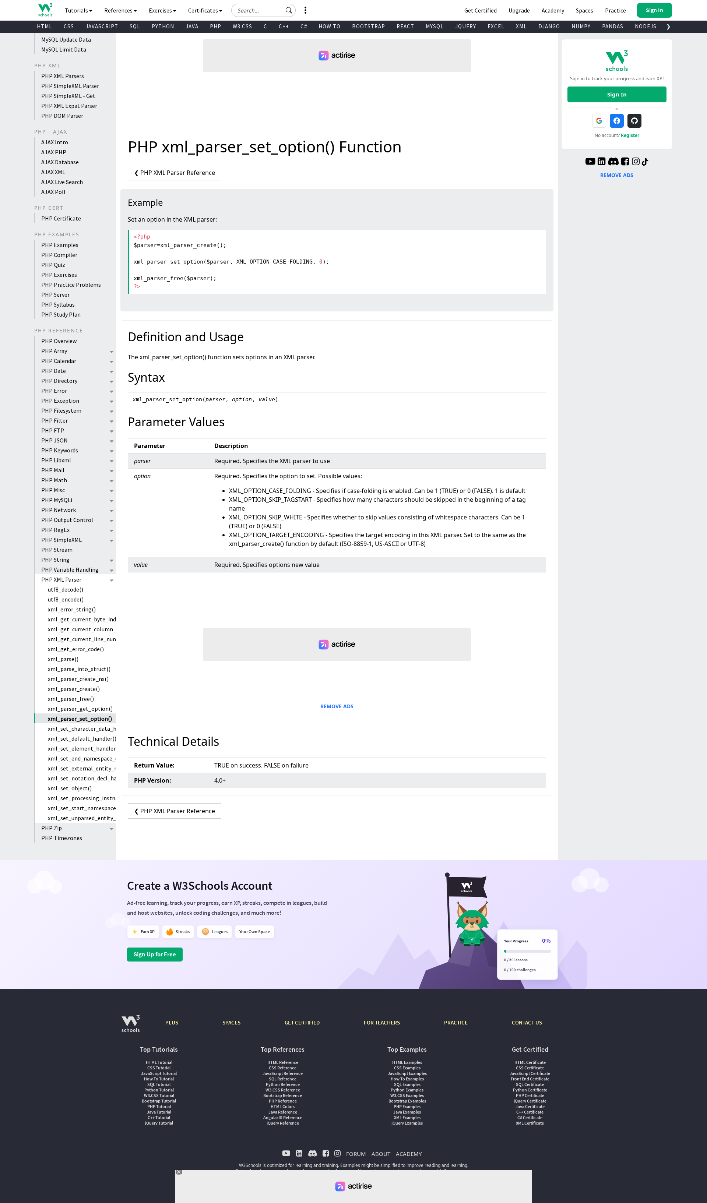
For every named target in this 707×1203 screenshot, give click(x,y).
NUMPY (581, 26)
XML (521, 26)
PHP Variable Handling (70, 569)
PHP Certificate (61, 218)
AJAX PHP (53, 152)
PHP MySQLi (56, 500)
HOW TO (330, 26)
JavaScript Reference (283, 1073)
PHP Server (55, 294)
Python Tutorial (159, 1090)
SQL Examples (407, 1084)
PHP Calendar (58, 360)
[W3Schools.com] (131, 1027)
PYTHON (163, 26)
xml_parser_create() (74, 688)
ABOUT (381, 1153)
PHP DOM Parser (62, 115)
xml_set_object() (70, 788)
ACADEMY (409, 1153)
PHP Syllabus (58, 304)
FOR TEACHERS (382, 1022)
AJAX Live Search (62, 182)
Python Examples (407, 1090)
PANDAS (612, 26)
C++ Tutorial (159, 1117)
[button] (289, 10)
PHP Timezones (61, 838)
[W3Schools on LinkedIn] (601, 162)
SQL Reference (282, 1079)
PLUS (171, 1022)
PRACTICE (456, 1022)
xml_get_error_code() (76, 649)
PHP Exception (60, 400)
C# (303, 26)
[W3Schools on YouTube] (590, 162)
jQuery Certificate (530, 1101)
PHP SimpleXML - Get (68, 95)
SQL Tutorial (158, 1084)
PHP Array (54, 350)
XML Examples (407, 1117)
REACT (405, 26)
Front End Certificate (530, 1079)
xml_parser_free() (71, 698)
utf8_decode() (65, 589)
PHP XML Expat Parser (69, 105)
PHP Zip (51, 828)
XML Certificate (530, 1123)
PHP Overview (59, 341)
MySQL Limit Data (63, 49)
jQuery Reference (283, 1123)
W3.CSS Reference (282, 1090)
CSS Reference (282, 1067)
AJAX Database (60, 162)
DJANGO (549, 26)
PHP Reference (283, 1101)
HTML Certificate (530, 1062)
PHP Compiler (59, 254)
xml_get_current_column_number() (82, 629)
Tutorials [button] (77, 10)
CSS (69, 26)
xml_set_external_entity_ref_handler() (82, 768)
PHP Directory (59, 380)
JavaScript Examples (407, 1073)
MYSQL (435, 26)
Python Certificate (530, 1090)
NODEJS (646, 26)
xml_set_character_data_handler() (82, 728)
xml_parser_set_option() (80, 718)
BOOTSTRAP (368, 26)
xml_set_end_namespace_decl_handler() (82, 758)
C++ (284, 26)
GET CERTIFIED (302, 1022)
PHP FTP (52, 430)
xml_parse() (63, 659)
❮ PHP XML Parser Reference (174, 173)
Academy (553, 10)
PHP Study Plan (61, 314)
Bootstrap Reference (282, 1095)
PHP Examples (59, 244)
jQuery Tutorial (159, 1123)
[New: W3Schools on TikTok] (645, 162)
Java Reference (282, 1112)
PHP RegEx (55, 529)
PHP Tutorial (159, 1106)
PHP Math (54, 480)
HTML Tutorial (159, 1062)
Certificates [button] (203, 10)
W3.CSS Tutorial (159, 1095)
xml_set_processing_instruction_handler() (82, 798)
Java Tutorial (159, 1112)
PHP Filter (54, 420)
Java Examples (407, 1112)
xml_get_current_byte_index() (82, 619)
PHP (215, 26)
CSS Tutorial (158, 1067)
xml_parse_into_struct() (79, 669)
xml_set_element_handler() (82, 748)
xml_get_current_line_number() (82, 639)
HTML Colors (283, 1106)
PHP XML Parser (61, 579)
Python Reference (283, 1084)
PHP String (55, 559)
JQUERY (465, 26)
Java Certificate (530, 1106)
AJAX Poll (53, 191)
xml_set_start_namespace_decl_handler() (82, 808)
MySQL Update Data (66, 39)
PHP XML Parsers (62, 76)
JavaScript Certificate (530, 1073)
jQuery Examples (407, 1123)
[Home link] (45, 10)
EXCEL (496, 26)
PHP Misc (53, 490)
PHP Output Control (67, 519)
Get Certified (480, 10)
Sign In (617, 94)
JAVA (192, 26)
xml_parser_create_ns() (78, 678)
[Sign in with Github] (634, 121)
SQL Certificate (530, 1084)
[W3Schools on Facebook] (625, 162)
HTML (44, 26)
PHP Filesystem (61, 410)
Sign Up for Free (155, 954)
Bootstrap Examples (407, 1101)
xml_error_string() (72, 609)
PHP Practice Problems (71, 284)
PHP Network (58, 510)
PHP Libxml (56, 460)
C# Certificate (529, 1117)
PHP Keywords (59, 450)
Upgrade (519, 10)
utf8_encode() (66, 599)
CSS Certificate (530, 1067)
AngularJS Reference (282, 1117)
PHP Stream (57, 549)
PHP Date (53, 370)
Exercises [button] (161, 10)
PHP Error (54, 390)
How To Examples (407, 1079)
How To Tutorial (159, 1079)
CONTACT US (527, 1022)
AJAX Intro (54, 142)
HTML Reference (282, 1062)
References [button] (119, 10)
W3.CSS (242, 26)
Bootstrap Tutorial (159, 1101)
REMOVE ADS (337, 706)
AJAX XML (53, 172)
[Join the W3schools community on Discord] (613, 162)
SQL (135, 26)
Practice (615, 10)
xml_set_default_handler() (82, 738)
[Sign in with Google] (599, 121)
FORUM (356, 1153)
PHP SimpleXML (61, 539)
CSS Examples (407, 1067)
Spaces (584, 10)
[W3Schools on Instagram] (635, 162)
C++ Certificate (530, 1112)
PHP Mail (52, 470)
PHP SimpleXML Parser (70, 85)
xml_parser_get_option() (80, 708)
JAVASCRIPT (101, 26)
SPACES (231, 1022)
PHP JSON (54, 440)
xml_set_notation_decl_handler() (82, 778)
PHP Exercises (59, 274)
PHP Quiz (53, 264)
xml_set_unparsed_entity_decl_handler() (82, 818)
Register (630, 135)
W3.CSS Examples (407, 1095)
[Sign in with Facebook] (617, 121)
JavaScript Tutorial (159, 1073)
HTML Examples (407, 1062)
